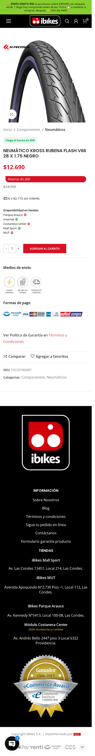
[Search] (67, 21)
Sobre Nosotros (46, 500)
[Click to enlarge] (12, 114)
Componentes (28, 129)
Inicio (7, 129)
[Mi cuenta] (76, 21)
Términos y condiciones (46, 516)
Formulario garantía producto (46, 541)
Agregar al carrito (45, 249)
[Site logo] (45, 20)
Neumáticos (55, 129)
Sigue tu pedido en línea (46, 524)
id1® (77, 734)
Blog (45, 508)
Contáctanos (46, 533)
